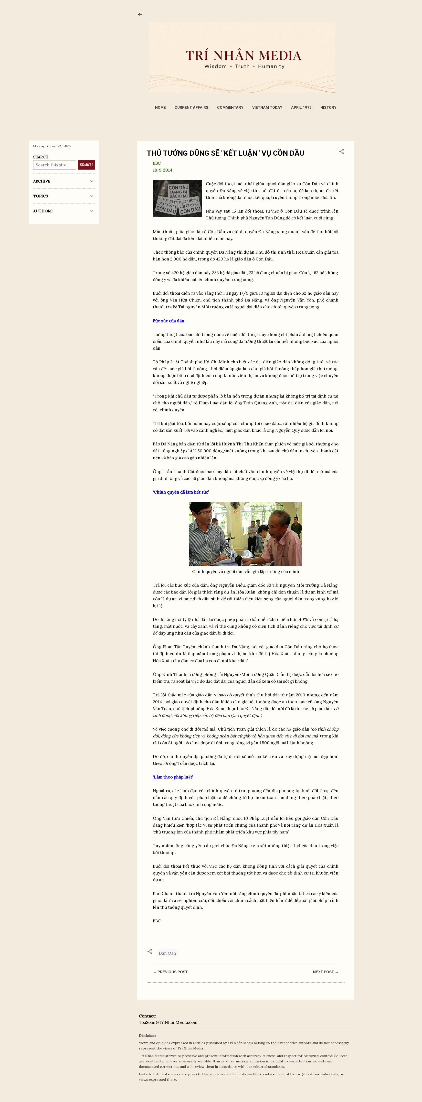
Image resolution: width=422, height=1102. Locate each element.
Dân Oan (167, 953)
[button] (342, 152)
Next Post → (325, 972)
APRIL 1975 (301, 107)
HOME (160, 107)
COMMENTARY (230, 107)
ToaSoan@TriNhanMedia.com (168, 1022)
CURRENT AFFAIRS (191, 107)
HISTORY (328, 107)
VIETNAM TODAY (267, 107)
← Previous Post (170, 972)
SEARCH (86, 165)
